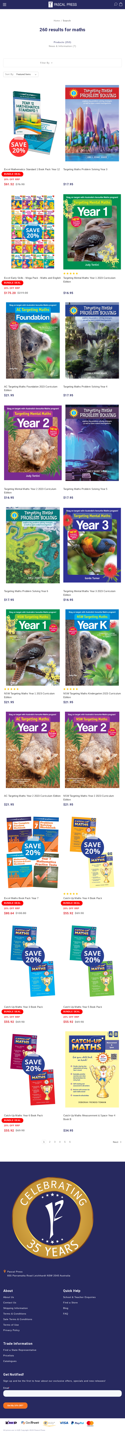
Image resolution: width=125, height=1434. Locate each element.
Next (116, 1142)
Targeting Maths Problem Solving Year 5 (85, 489)
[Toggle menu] (4, 4)
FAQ (65, 1313)
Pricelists (8, 1355)
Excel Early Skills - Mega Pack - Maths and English (32, 277)
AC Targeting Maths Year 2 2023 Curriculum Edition (32, 795)
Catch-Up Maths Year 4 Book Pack (82, 898)
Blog (65, 1308)
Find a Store (70, 1302)
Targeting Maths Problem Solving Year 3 (85, 169)
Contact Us (9, 1302)
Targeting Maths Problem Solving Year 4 (85, 386)
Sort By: (9, 74)
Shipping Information (15, 1308)
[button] (62, 63)
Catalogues (10, 1361)
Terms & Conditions (14, 1313)
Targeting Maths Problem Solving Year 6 (26, 591)
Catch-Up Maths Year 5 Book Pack (82, 1006)
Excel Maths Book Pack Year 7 (21, 898)
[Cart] (121, 4)
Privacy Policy (11, 1330)
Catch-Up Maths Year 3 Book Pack (23, 1006)
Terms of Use (11, 1324)
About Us (8, 1297)
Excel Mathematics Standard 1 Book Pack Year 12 (32, 169)
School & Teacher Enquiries (79, 1297)
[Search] (115, 5)
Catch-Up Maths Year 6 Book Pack (23, 1115)
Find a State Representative (19, 1350)
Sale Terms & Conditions (17, 1319)
